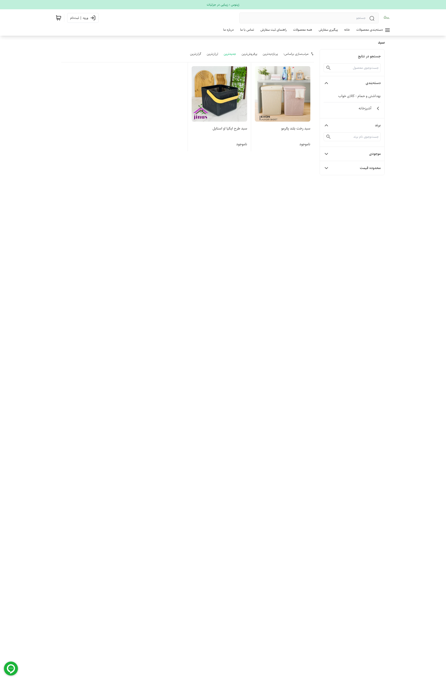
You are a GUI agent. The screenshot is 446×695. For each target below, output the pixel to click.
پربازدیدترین (270, 53)
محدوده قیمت (370, 168)
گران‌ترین (195, 53)
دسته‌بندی (373, 83)
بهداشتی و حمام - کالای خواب (359, 96)
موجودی (375, 154)
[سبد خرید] (58, 18)
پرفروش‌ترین (249, 53)
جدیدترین (230, 53)
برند (378, 125)
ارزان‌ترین (212, 53)
